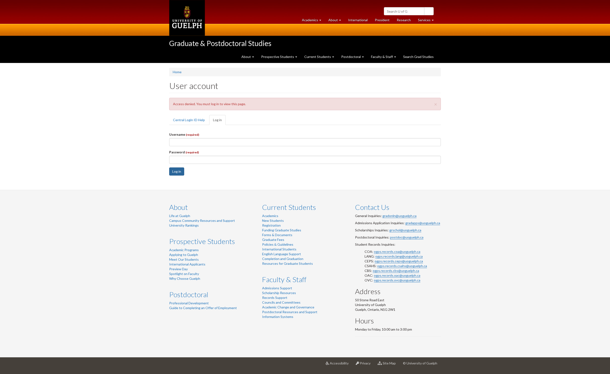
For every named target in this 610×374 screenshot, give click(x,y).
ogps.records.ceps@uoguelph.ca (399, 261)
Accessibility (340, 365)
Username (184, 134)
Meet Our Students (184, 259)
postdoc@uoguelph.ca (406, 237)
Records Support (274, 298)
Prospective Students (202, 241)
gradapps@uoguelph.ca (422, 223)
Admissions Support (277, 288)
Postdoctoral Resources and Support (289, 312)
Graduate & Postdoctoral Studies (220, 43)
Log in (219, 121)
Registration (271, 225)
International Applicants (187, 264)
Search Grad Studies (418, 57)
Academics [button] (313, 21)
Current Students (289, 207)
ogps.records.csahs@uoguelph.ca (402, 266)
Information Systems (277, 317)
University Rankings (184, 225)
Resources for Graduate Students (287, 263)
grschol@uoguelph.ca (405, 230)
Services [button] (427, 21)
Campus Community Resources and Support (202, 220)
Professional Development (189, 303)
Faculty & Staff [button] (382, 57)
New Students (273, 220)
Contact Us (372, 207)
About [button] (336, 21)
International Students (279, 249)
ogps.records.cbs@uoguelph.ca (396, 271)
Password (184, 152)
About (178, 207)
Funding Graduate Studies (281, 230)
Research (405, 21)
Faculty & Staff (284, 279)
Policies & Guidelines (277, 244)
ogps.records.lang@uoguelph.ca (399, 256)
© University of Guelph (420, 363)
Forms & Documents (277, 235)
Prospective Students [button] (278, 57)
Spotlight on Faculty (184, 274)
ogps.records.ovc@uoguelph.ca (397, 280)
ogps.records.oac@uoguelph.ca (397, 275)
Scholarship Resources (279, 293)
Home (177, 72)
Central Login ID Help (189, 120)
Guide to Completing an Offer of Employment (203, 308)
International (358, 20)
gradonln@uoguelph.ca (399, 216)
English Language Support (281, 254)
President (382, 20)
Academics (270, 216)
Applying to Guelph (183, 255)
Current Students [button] (318, 57)
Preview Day (178, 269)
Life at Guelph (179, 216)
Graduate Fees (273, 240)
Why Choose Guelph (184, 278)
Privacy (366, 365)
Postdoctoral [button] (351, 57)
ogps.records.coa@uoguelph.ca (397, 251)
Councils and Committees (281, 302)
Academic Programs (184, 250)
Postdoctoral (188, 294)
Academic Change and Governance (288, 307)
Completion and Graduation (282, 259)
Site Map (390, 365)
